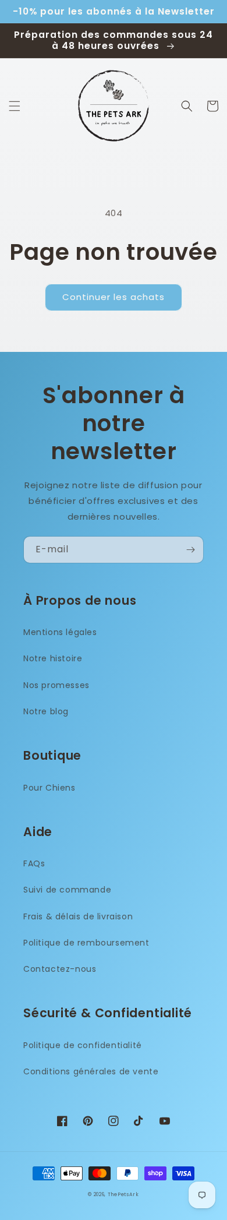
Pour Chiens (49, 788)
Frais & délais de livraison (78, 916)
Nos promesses (56, 685)
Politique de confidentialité (82, 1045)
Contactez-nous (59, 969)
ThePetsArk (123, 1194)
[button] (14, 106)
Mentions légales (60, 632)
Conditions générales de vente (90, 1071)
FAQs (34, 863)
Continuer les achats (113, 297)
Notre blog (46, 711)
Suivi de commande (67, 889)
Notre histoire (52, 658)
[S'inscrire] (190, 549)
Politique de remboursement (86, 943)
